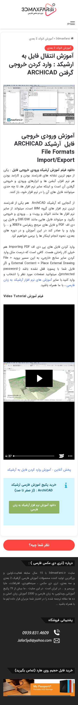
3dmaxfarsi (63, 38)
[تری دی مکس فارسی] (39, 9)
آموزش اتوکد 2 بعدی (41, 38)
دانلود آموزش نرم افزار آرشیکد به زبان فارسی (34, 507)
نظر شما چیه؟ (39, 545)
